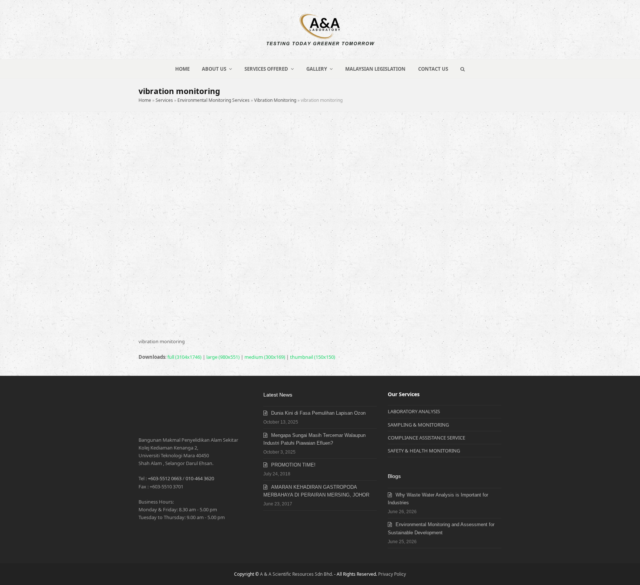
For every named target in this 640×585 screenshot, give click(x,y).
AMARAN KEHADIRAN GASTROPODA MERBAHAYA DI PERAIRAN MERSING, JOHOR (316, 491)
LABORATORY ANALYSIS (414, 411)
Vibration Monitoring (275, 100)
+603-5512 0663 (164, 478)
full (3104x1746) (184, 357)
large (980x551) (223, 357)
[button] (463, 69)
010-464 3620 (200, 478)
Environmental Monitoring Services (213, 100)
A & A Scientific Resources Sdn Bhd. (296, 574)
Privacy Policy (392, 574)
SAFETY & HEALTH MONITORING (424, 450)
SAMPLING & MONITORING (418, 424)
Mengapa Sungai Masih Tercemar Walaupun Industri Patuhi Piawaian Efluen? (314, 439)
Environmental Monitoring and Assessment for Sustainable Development (441, 528)
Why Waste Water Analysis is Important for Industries (438, 498)
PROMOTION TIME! (293, 465)
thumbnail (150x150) (312, 357)
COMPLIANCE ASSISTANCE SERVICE (426, 437)
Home (145, 100)
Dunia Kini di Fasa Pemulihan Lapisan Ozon (318, 413)
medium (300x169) (264, 357)
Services (164, 100)
